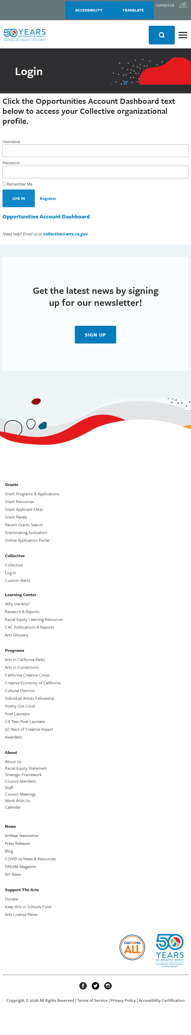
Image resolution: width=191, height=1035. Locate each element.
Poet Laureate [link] (17, 713)
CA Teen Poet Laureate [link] (25, 721)
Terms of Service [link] (92, 1000)
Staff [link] (9, 787)
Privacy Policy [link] (123, 1000)
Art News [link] (13, 874)
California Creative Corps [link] (27, 675)
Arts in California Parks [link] (25, 659)
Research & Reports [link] (22, 611)
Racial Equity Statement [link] (26, 768)
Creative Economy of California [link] (32, 683)
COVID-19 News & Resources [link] (30, 859)
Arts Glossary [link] (16, 635)
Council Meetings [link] (20, 794)
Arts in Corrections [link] (22, 667)
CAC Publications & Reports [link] (29, 627)
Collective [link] (14, 565)
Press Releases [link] (17, 843)
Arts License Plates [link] (21, 914)
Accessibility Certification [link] (162, 1000)
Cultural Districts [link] (20, 690)
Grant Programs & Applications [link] (32, 494)
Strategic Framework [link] (23, 774)
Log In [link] (10, 572)
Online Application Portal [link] (27, 540)
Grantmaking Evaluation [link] (26, 532)
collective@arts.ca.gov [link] (65, 234)
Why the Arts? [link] (17, 604)
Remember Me (19, 184)
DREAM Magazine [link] (20, 866)
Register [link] (48, 198)
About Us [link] (13, 761)
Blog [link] (9, 851)
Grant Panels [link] (16, 517)
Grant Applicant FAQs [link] (24, 509)
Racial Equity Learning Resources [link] (34, 619)
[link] (183, 5)
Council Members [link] (20, 781)
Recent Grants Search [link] (24, 524)
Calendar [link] (13, 807)
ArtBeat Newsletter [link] (22, 835)
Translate (133, 10)
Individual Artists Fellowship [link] (29, 698)
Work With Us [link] (17, 800)
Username (11, 141)
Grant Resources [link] (19, 501)
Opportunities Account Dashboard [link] (46, 216)
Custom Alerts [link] (17, 580)
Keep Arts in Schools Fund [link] (28, 906)
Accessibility (88, 10)
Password (10, 163)
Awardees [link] (13, 737)
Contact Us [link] (165, 5)
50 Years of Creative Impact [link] (29, 729)
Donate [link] (11, 899)
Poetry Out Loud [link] (20, 706)
